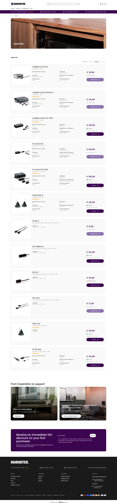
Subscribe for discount (71, 261)
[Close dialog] (83, 237)
